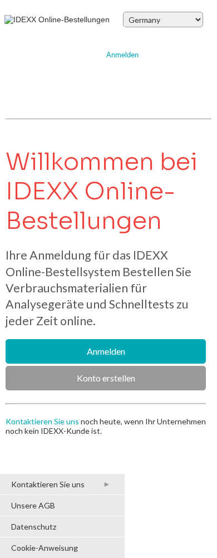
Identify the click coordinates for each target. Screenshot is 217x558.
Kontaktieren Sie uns (42, 421)
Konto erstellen (106, 378)
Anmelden (122, 55)
